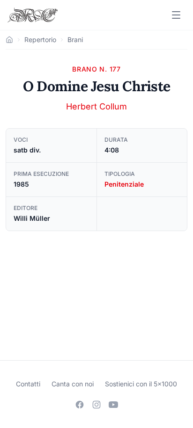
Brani (75, 40)
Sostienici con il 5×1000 (141, 384)
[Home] (9, 40)
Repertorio (40, 40)
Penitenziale (124, 184)
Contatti (28, 384)
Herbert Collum (96, 106)
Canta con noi (73, 384)
